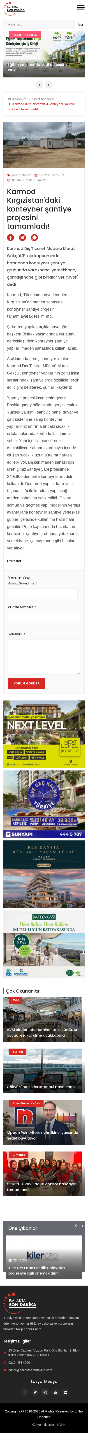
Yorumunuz (16, 634)
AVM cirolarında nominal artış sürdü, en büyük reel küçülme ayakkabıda (42, 1032)
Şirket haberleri (42, 99)
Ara (80, 24)
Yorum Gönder (27, 683)
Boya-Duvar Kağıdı (26, 1103)
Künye (36, 1424)
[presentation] (39, 85)
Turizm (17, 1052)
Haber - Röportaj (24, 34)
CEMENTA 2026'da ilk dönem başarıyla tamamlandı (41, 1187)
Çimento (18, 1154)
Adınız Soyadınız (22, 583)
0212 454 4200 (19, 1362)
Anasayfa (18, 99)
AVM (15, 1000)
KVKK (61, 1424)
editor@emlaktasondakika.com (30, 1370)
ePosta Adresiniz (22, 607)
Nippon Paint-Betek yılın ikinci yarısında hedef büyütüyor (42, 1135)
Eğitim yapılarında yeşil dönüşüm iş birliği (39, 67)
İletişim (49, 1424)
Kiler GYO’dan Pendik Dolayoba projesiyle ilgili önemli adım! (36, 1270)
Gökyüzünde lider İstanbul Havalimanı (41, 1086)
